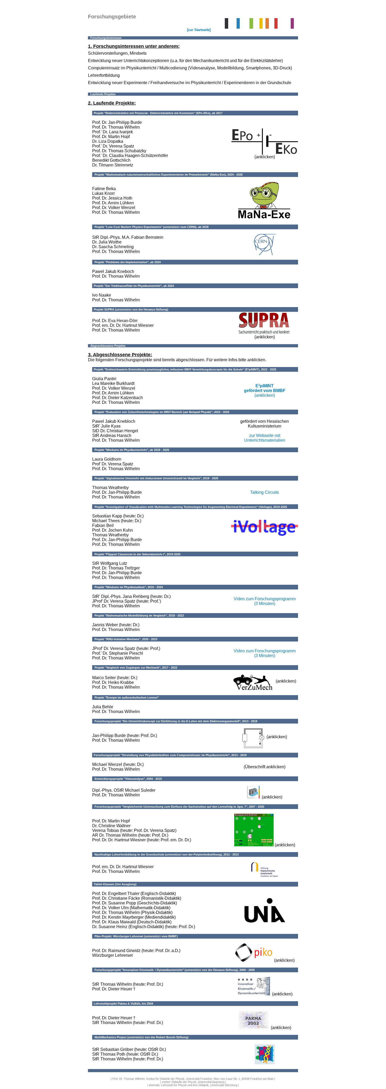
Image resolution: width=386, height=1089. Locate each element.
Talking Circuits (264, 492)
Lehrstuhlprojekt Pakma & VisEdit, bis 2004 (122, 1003)
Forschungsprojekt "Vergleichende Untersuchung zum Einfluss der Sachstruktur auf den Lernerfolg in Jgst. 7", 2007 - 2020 (178, 806)
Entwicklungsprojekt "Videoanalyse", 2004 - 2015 (127, 778)
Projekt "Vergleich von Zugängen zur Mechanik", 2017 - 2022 (134, 667)
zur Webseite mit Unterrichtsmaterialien (264, 437)
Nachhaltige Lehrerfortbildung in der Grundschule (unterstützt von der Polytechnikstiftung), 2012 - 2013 (165, 854)
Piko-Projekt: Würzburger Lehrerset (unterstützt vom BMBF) (135, 936)
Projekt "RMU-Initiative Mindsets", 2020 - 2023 (124, 639)
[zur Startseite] (199, 30)
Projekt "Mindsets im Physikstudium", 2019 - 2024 (127, 587)
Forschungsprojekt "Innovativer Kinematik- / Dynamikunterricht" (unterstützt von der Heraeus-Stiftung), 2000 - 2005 (173, 969)
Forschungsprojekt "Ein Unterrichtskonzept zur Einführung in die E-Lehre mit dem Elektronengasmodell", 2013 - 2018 (174, 721)
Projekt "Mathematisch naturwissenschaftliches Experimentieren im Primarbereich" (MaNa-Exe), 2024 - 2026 (167, 174)
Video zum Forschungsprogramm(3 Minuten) (265, 601)
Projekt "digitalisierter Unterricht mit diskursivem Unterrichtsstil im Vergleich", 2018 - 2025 (155, 478)
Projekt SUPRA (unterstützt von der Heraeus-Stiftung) (130, 309)
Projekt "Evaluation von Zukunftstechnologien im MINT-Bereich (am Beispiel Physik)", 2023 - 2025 (160, 412)
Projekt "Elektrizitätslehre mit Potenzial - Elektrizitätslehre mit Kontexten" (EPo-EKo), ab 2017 (157, 113)
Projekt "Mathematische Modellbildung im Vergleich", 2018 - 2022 (138, 615)
